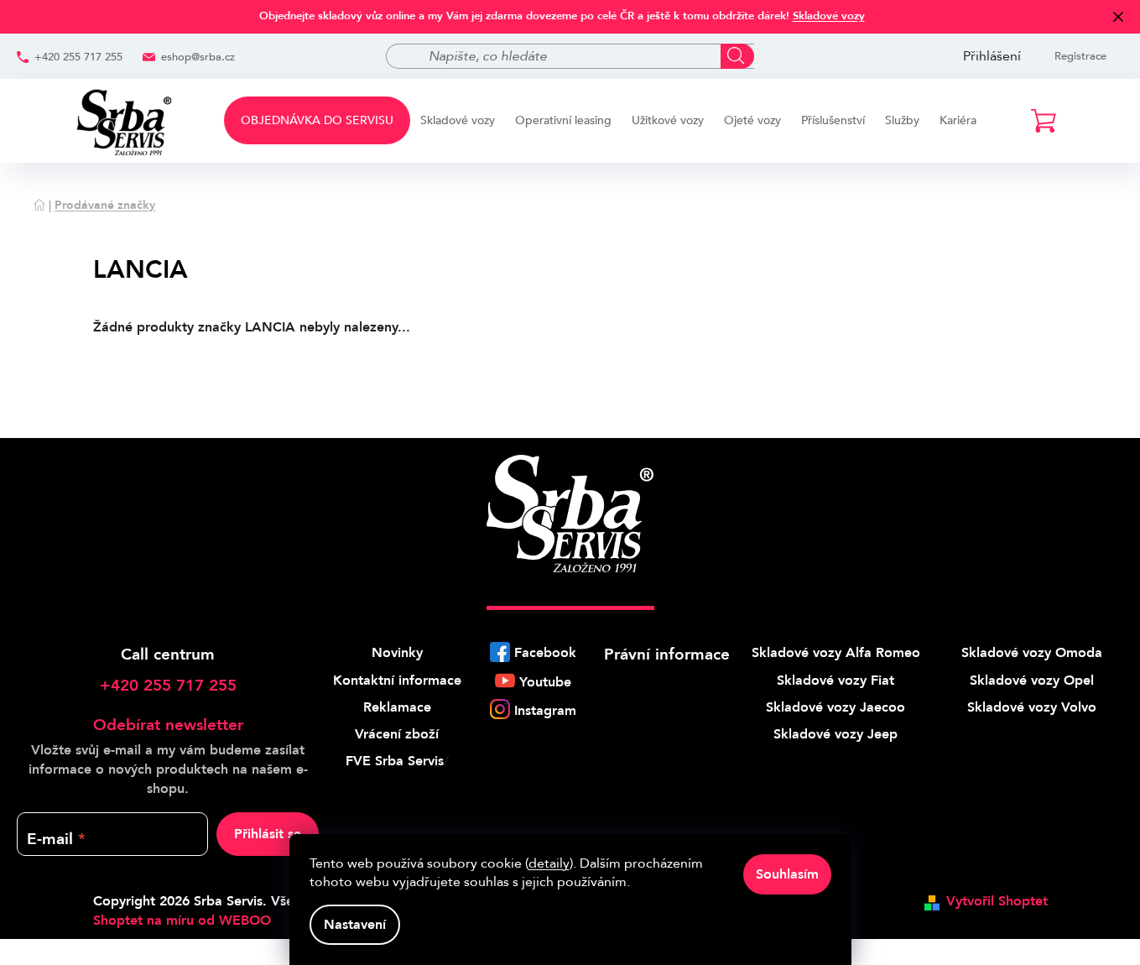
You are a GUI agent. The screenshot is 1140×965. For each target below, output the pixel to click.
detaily (549, 863)
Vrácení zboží (397, 734)
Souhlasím (787, 874)
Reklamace (397, 707)
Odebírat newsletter (168, 725)
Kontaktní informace (397, 680)
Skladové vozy (829, 15)
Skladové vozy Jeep (835, 734)
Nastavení (355, 924)
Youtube (545, 682)
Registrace (1080, 56)
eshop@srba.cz (198, 57)
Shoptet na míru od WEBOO (182, 920)
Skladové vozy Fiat (835, 680)
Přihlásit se (267, 834)
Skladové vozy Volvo (1031, 707)
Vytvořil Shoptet (997, 901)
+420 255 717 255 (78, 57)
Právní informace (667, 654)
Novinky (397, 653)
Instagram (545, 711)
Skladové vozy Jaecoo (835, 707)
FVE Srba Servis (395, 761)
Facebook (545, 653)
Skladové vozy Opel (1032, 680)
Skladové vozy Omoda (1031, 653)
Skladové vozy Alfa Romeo (836, 653)
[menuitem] (317, 120)
